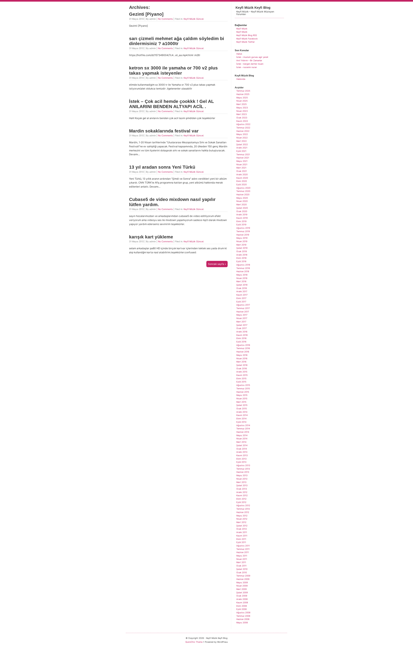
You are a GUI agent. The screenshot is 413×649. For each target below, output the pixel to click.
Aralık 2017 (241, 291)
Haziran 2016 (242, 352)
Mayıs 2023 (242, 107)
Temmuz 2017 (243, 308)
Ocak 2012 (241, 529)
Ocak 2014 (241, 449)
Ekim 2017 (241, 298)
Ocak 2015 (241, 408)
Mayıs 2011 (241, 556)
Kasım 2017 (241, 295)
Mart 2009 (241, 589)
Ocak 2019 (241, 251)
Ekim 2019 (241, 221)
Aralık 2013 (241, 452)
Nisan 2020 (242, 201)
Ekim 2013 (241, 459)
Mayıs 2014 (241, 435)
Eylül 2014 (241, 422)
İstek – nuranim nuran (246, 67)
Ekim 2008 (241, 606)
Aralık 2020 (242, 174)
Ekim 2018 (241, 258)
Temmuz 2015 (243, 388)
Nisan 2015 (241, 398)
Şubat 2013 (241, 485)
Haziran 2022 (242, 131)
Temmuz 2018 (243, 268)
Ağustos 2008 (243, 612)
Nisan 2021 (241, 164)
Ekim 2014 (241, 418)
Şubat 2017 (241, 325)
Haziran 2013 (242, 472)
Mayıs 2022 (242, 134)
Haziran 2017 (242, 311)
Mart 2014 (241, 442)
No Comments (165, 19)
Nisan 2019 (241, 241)
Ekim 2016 (241, 338)
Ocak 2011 (241, 566)
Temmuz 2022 (243, 127)
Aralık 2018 (241, 255)
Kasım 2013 (242, 455)
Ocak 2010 (241, 572)
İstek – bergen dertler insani (249, 64)
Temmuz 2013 (243, 469)
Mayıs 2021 (241, 161)
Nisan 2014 (241, 438)
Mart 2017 (241, 321)
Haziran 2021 (242, 158)
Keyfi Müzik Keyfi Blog (253, 7)
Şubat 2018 (241, 285)
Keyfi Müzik (241, 28)
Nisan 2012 (241, 519)
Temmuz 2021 (243, 154)
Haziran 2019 (242, 235)
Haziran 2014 (242, 432)
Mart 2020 (241, 204)
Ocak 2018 (241, 288)
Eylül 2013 (241, 462)
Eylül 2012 (241, 502)
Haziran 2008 (242, 619)
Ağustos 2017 (243, 305)
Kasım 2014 (242, 415)
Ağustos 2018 (243, 265)
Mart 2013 (241, 482)
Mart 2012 (241, 522)
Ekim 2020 (241, 181)
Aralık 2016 (241, 331)
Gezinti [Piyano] (146, 14)
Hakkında (240, 79)
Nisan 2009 (242, 586)
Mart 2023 (241, 114)
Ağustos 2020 (243, 188)
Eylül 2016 (241, 341)
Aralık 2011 (241, 532)
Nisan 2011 (241, 559)
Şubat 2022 (242, 144)
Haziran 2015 (242, 392)
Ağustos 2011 (243, 545)
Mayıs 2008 (242, 622)
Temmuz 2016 (243, 348)
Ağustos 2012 (243, 505)
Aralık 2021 (241, 148)
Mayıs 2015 (241, 395)
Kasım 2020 (242, 178)
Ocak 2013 (241, 489)
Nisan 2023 (242, 111)
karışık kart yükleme (151, 236)
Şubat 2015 (241, 405)
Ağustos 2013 (243, 465)
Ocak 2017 (241, 328)
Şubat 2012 (241, 525)
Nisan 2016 (241, 358)
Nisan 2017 (241, 318)
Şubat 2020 (242, 208)
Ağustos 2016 (243, 345)
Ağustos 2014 (243, 425)
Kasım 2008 (242, 602)
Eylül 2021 (241, 151)
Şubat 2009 (242, 592)
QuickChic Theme (193, 642)
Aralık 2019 (241, 214)
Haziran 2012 (242, 512)
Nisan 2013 (241, 479)
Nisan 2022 (242, 137)
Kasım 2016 (242, 335)
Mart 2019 (241, 245)
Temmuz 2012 (243, 509)
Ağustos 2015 (243, 385)
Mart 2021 (241, 168)
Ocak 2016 (241, 368)
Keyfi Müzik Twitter (245, 42)
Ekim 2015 (241, 378)
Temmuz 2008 (243, 616)
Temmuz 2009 (243, 576)
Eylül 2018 (241, 261)
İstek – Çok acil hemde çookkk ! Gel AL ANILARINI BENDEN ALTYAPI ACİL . (171, 104)
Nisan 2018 (241, 278)
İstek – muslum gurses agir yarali (252, 57)
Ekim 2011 (241, 539)
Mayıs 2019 (241, 238)
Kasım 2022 (242, 121)
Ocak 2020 (241, 211)
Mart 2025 (241, 104)
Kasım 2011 (241, 535)
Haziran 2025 (242, 94)
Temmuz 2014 (243, 428)
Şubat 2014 (241, 445)
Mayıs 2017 (241, 315)
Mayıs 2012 (241, 515)
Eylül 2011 (241, 542)
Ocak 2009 (241, 596)
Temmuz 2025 (243, 91)
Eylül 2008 (241, 609)
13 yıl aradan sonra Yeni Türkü (162, 167)
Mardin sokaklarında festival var (164, 130)
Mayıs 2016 (241, 355)
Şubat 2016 (241, 365)
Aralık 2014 (241, 412)
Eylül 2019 (241, 224)
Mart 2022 (241, 141)
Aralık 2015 (241, 372)
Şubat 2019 (241, 248)
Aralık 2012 (241, 492)
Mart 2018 (241, 281)
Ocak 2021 (241, 171)
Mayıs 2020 (242, 198)
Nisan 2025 (242, 101)
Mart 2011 (241, 562)
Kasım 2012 (242, 495)
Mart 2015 (241, 402)
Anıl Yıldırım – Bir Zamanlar (249, 60)
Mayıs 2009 (242, 582)
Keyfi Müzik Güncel (193, 19)
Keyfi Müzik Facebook (247, 38)
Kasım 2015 (242, 375)
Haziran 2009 (242, 579)
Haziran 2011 (242, 552)
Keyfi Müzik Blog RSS (246, 35)
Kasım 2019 (242, 218)
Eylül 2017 (241, 301)
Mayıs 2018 (241, 275)
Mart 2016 (241, 362)
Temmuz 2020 (243, 191)
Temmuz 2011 (243, 549)
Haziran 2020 (242, 194)
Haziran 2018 (242, 271)
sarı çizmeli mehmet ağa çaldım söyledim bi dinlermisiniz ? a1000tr (176, 41)
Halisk (239, 54)
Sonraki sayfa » (217, 264)
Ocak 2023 (241, 117)
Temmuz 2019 (243, 231)
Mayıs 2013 (241, 475)
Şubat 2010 (241, 569)
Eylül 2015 (241, 382)
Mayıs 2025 (242, 97)
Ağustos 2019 (243, 228)
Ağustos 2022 (243, 124)
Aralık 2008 (242, 599)
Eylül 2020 (241, 184)
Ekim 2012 (241, 499)
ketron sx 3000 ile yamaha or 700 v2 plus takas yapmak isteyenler (173, 70)
